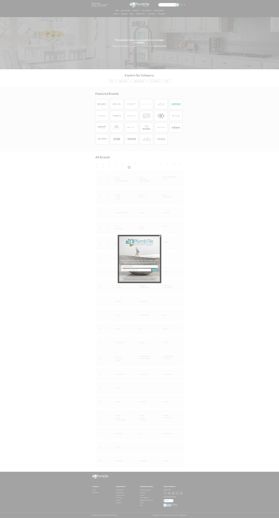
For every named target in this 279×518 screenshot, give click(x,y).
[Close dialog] (160, 236)
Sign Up (155, 270)
